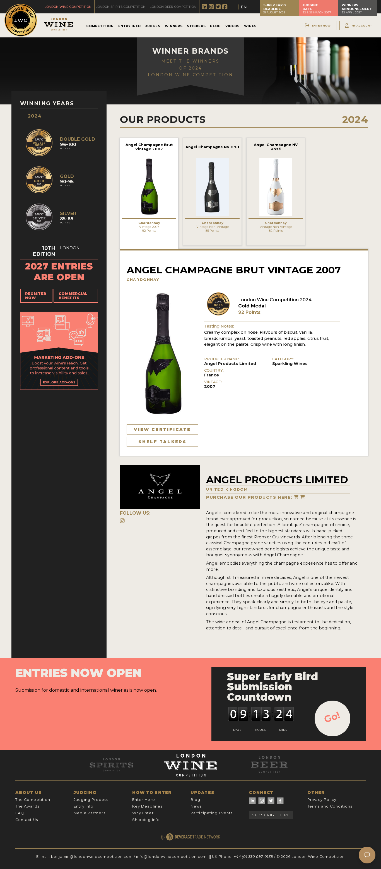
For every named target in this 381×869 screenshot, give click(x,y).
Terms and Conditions (329, 806)
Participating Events (212, 813)
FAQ (19, 813)
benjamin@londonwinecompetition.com (92, 856)
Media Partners (89, 813)
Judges (152, 26)
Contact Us (26, 820)
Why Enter (143, 813)
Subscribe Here (271, 815)
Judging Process (91, 800)
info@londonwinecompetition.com (171, 856)
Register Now (36, 296)
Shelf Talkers (162, 441)
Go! (332, 717)
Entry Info (129, 26)
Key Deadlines (147, 806)
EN (244, 6)
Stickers (196, 26)
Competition (100, 26)
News (196, 806)
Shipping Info (146, 820)
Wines (250, 26)
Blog (215, 26)
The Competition (32, 800)
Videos (232, 26)
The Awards (27, 806)
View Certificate (162, 429)
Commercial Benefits (73, 296)
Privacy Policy (322, 800)
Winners (173, 26)
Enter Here (143, 800)
